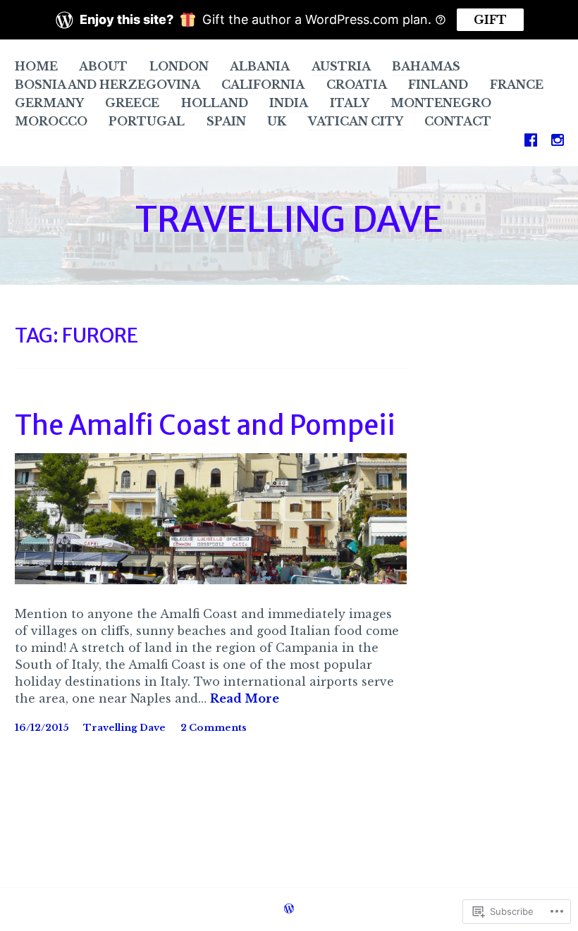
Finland (438, 85)
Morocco (51, 121)
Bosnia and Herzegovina (107, 85)
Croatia (356, 85)
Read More (244, 699)
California (263, 85)
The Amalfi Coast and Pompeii (205, 425)
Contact (457, 121)
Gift (490, 20)
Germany (49, 103)
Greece (132, 103)
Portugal (147, 121)
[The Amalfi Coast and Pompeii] (211, 580)
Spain (226, 121)
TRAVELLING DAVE (289, 219)
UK (276, 121)
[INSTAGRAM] (557, 139)
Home (36, 66)
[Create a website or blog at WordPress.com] (289, 910)
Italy (349, 103)
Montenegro (441, 103)
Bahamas (426, 66)
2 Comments (213, 728)
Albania (260, 66)
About (103, 66)
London (179, 66)
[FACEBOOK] (530, 139)
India (288, 103)
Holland (214, 103)
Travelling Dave (124, 728)
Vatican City (355, 121)
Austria (341, 66)
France (516, 85)
